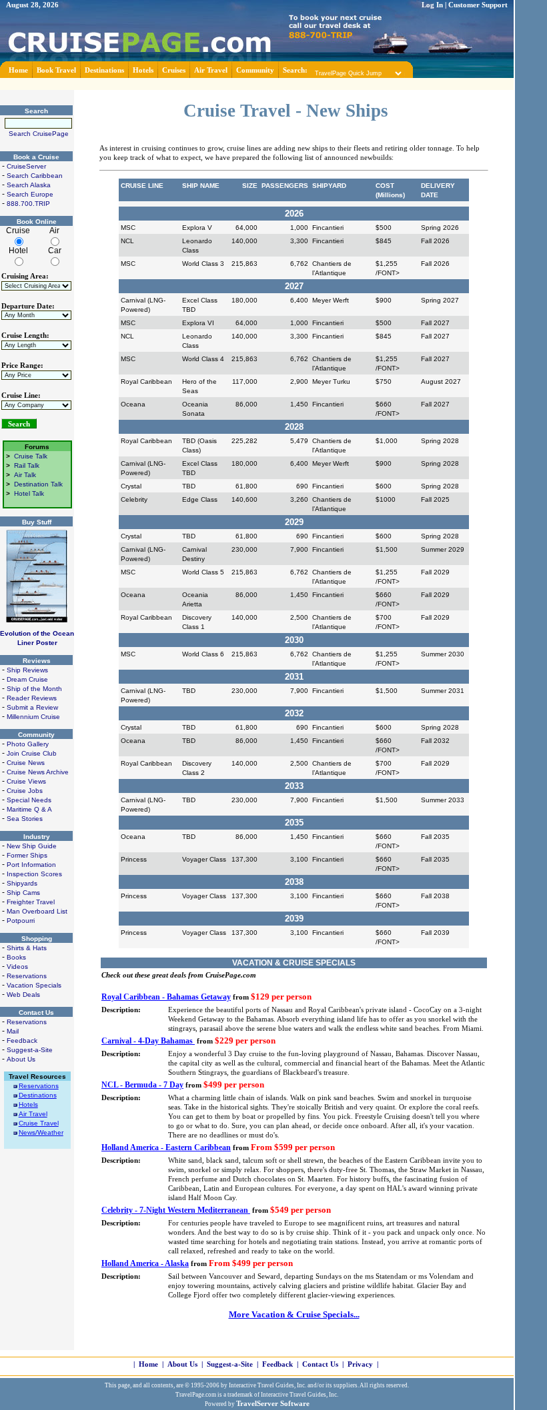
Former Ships (27, 855)
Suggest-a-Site (30, 1050)
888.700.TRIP (28, 203)
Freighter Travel (31, 902)
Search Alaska (29, 185)
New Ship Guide (32, 846)
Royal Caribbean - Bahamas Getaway (166, 997)
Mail (13, 1031)
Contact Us (320, 1364)
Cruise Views (26, 781)
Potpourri (21, 920)
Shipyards (22, 883)
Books (16, 957)
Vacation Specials (34, 985)
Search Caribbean (35, 175)
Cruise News (26, 762)
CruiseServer (26, 166)
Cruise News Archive (38, 772)
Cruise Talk (30, 456)
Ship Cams (23, 892)
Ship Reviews (27, 670)
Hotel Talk (29, 493)
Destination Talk (38, 484)
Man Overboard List (37, 911)
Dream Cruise (27, 679)
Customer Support (478, 5)
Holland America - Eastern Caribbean (166, 1147)
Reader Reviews (32, 698)
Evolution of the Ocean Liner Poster (37, 638)
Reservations (27, 976)
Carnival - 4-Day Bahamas (148, 1041)
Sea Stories (25, 818)
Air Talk (25, 474)
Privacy (360, 1364)
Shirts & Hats (27, 948)
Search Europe (30, 194)
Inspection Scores (34, 874)
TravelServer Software (273, 1403)
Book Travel (56, 70)
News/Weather (41, 1132)
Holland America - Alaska (145, 1263)
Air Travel (210, 70)
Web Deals (23, 994)
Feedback (22, 1040)
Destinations (104, 70)
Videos (17, 966)
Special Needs (29, 800)
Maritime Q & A (29, 809)
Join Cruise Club (32, 753)
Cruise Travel (39, 1123)
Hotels (143, 70)
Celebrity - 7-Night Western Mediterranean (175, 1210)
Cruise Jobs (25, 790)
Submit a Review (32, 707)
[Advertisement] (257, 83)
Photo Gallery (28, 744)
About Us (21, 1059)
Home (18, 70)
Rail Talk (26, 465)
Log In (432, 5)
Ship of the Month (34, 688)
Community (255, 70)
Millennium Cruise (33, 716)
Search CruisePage (39, 133)
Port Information (31, 864)
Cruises (173, 70)
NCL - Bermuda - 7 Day (142, 1084)
